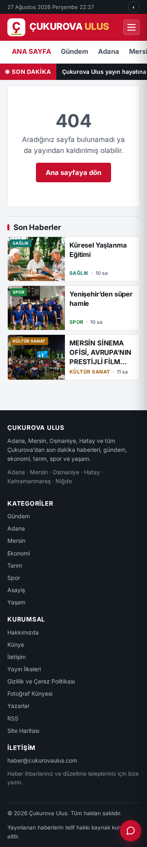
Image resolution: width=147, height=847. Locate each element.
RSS (12, 718)
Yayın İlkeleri (24, 669)
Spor (13, 577)
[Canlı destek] (130, 830)
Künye (15, 644)
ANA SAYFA (31, 51)
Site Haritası (23, 730)
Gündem (74, 51)
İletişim (16, 656)
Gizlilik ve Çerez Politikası (41, 681)
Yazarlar (18, 705)
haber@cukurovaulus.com (42, 760)
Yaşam (16, 602)
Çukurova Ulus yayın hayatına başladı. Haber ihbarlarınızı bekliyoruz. (104, 71)
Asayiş (16, 589)
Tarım (14, 565)
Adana (108, 51)
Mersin (16, 540)
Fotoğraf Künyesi (29, 693)
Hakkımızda (23, 632)
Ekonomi (18, 553)
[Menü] (131, 27)
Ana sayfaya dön (73, 172)
